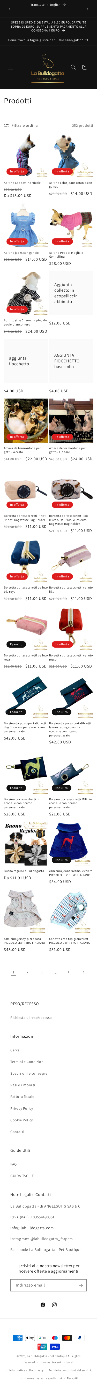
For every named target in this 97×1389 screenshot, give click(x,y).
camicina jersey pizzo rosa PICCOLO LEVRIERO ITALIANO (24, 941)
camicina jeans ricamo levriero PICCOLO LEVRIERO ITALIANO (71, 873)
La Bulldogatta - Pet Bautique (55, 1249)
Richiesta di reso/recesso (31, 1017)
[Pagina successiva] (83, 972)
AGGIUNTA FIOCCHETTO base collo (67, 360)
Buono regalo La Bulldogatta (24, 871)
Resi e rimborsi (22, 1085)
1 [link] (14, 972)
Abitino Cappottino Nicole (22, 183)
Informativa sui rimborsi (56, 1362)
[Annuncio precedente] (9, 8)
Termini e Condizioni (27, 1061)
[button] (10, 67)
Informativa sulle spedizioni (43, 1378)
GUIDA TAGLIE (22, 1175)
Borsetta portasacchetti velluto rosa (26, 657)
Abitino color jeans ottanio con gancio (71, 185)
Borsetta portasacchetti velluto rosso (71, 657)
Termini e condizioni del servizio (71, 1370)
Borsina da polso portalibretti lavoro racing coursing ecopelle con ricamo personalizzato (70, 729)
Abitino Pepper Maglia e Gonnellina (66, 255)
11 (69, 972)
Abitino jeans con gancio (21, 253)
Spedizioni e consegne (29, 1073)
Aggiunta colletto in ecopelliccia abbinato (66, 293)
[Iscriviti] (80, 1285)
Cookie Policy (21, 1120)
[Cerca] (73, 67)
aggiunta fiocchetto (19, 361)
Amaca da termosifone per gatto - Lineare (67, 450)
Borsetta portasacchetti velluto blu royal (26, 589)
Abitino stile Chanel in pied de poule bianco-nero (25, 322)
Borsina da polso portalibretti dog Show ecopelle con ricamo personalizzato (25, 727)
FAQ (13, 1164)
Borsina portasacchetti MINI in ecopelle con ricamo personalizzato (70, 803)
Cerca (15, 1050)
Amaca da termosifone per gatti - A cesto (22, 450)
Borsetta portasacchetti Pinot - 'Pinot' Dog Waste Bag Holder (26, 518)
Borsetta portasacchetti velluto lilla (71, 589)
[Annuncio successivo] (87, 8)
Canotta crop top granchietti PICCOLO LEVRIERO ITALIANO (70, 941)
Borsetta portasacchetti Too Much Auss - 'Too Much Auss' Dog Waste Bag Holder (68, 520)
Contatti (17, 1131)
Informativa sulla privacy (26, 1370)
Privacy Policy (21, 1108)
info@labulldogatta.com (32, 1227)
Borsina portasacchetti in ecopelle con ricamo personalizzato (22, 803)
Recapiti (72, 1378)
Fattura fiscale (22, 1096)
